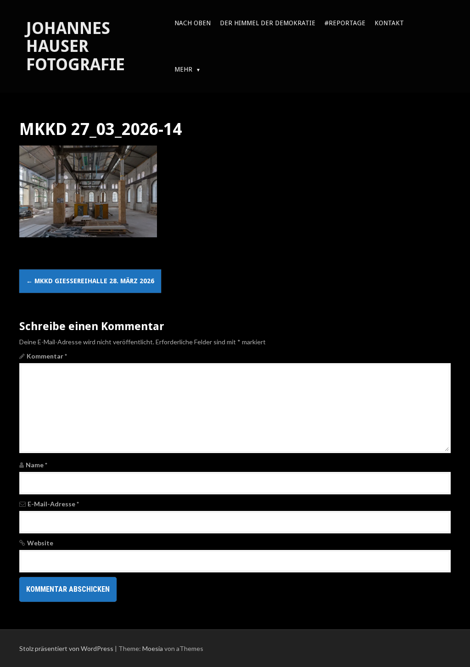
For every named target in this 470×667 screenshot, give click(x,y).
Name (36, 465)
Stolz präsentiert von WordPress (66, 648)
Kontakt (389, 23)
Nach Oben (192, 23)
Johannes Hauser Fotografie (75, 46)
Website (40, 543)
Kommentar (47, 356)
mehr (183, 69)
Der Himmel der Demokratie (267, 23)
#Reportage (345, 23)
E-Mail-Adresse (53, 504)
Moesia (152, 648)
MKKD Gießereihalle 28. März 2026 (90, 281)
